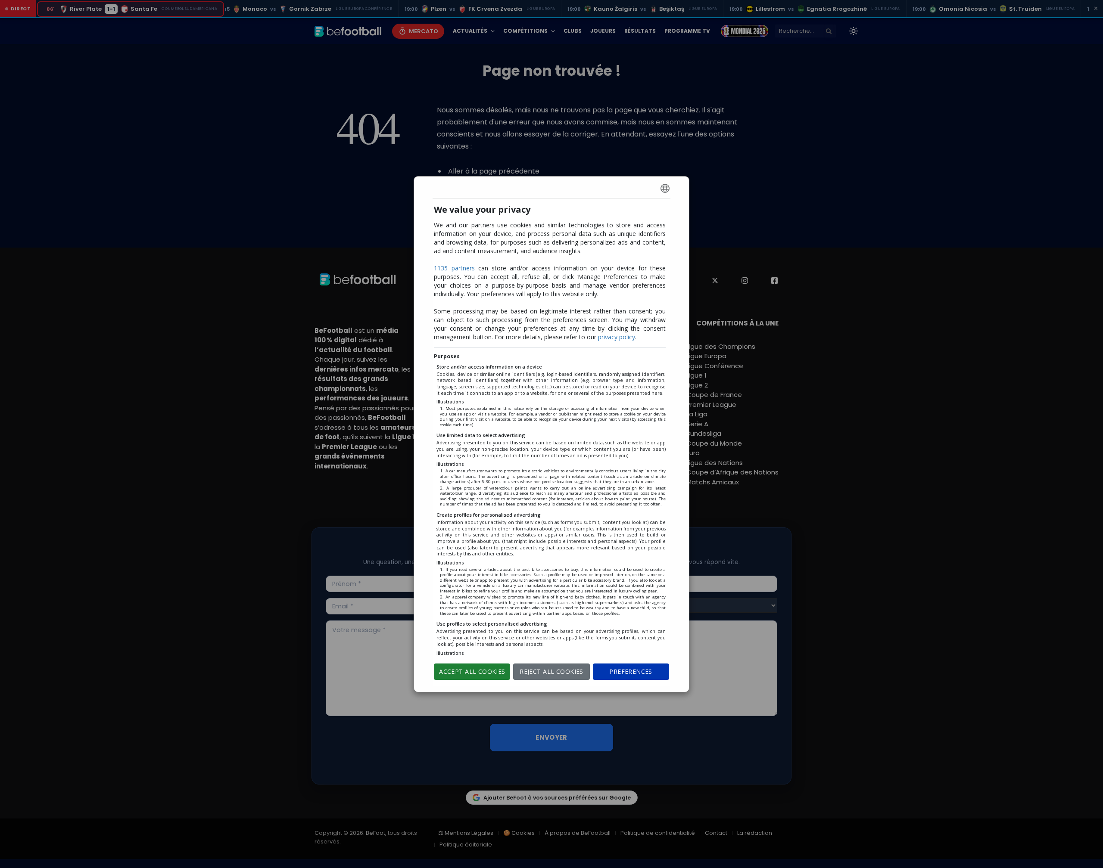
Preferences (630, 671)
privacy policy (616, 337)
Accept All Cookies (472, 671)
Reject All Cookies (551, 671)
